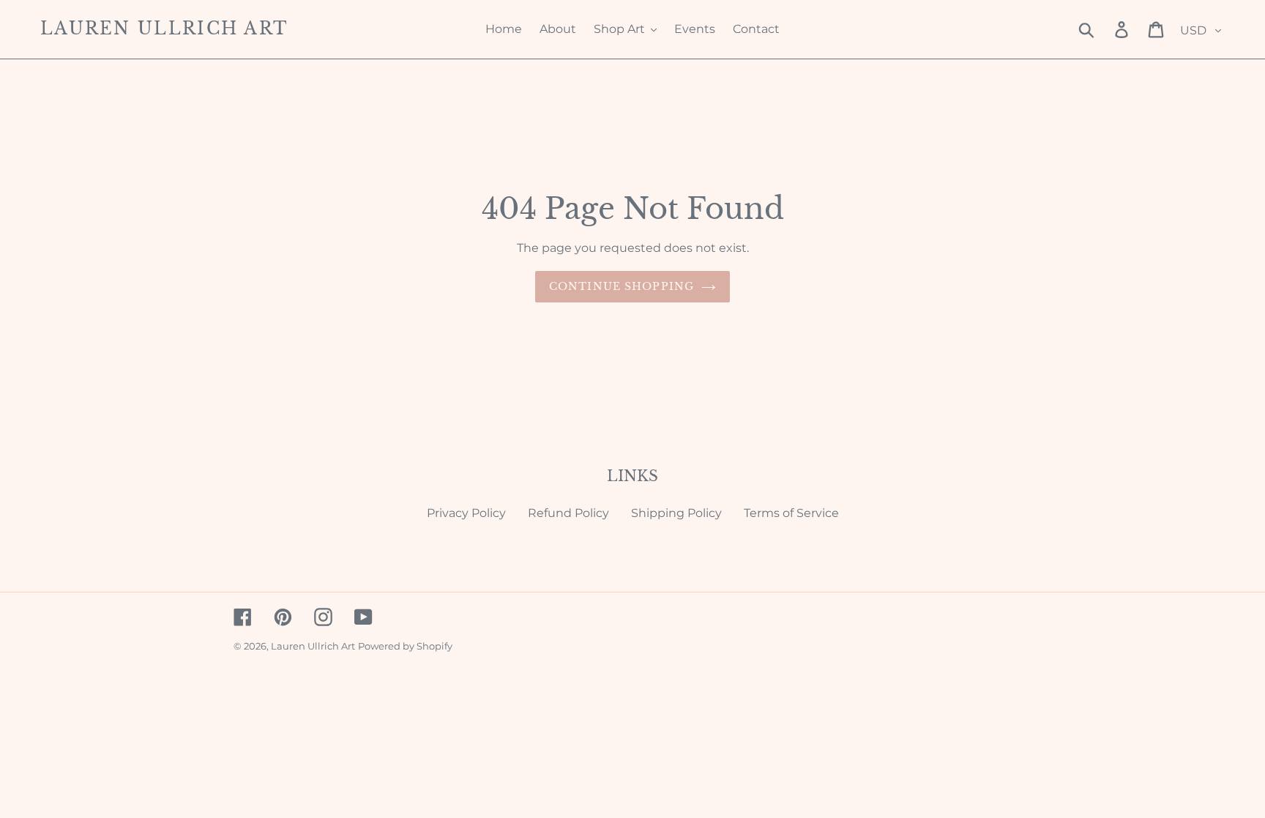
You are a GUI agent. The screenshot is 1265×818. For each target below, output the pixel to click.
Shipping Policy (676, 513)
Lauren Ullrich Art (164, 29)
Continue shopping (621, 286)
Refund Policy (568, 513)
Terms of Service (791, 513)
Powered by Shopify (405, 646)
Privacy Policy (466, 513)
